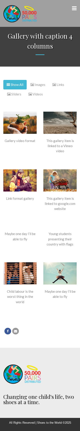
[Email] (15, 331)
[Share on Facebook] (7, 331)
